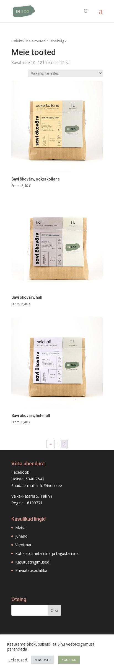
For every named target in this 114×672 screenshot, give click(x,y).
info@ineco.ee (49, 485)
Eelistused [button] (17, 659)
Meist (20, 527)
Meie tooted (35, 40)
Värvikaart (24, 544)
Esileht (16, 40)
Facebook (20, 472)
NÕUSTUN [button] (68, 660)
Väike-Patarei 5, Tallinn (31, 496)
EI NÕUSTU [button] (43, 660)
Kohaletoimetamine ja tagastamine (47, 553)
